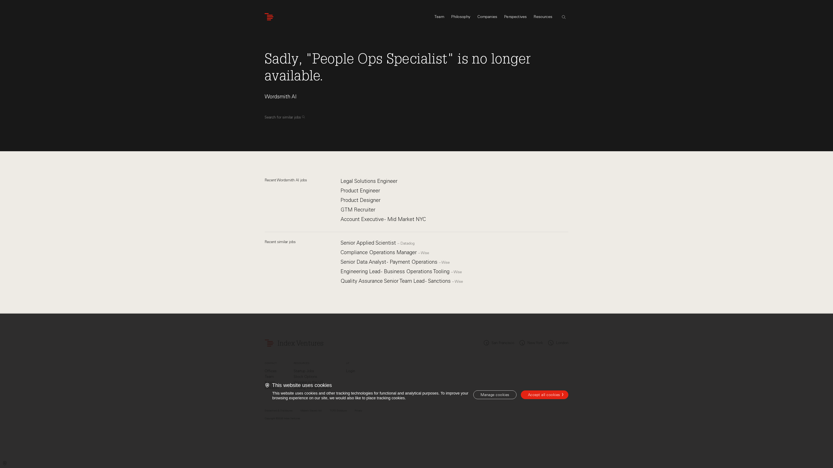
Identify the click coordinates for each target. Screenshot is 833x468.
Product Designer (360, 200)
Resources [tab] (543, 16)
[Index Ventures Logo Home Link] (269, 16)
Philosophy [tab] (461, 16)
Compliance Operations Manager (379, 252)
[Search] (563, 17)
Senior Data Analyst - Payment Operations (390, 262)
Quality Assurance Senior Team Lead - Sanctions (396, 281)
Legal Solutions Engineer (369, 181)
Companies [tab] (487, 16)
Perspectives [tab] (515, 16)
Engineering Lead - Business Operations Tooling (396, 271)
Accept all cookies (544, 395)
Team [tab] (439, 16)
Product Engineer (360, 190)
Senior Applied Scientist (369, 243)
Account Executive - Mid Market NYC (383, 219)
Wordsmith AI (281, 96)
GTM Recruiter (358, 209)
